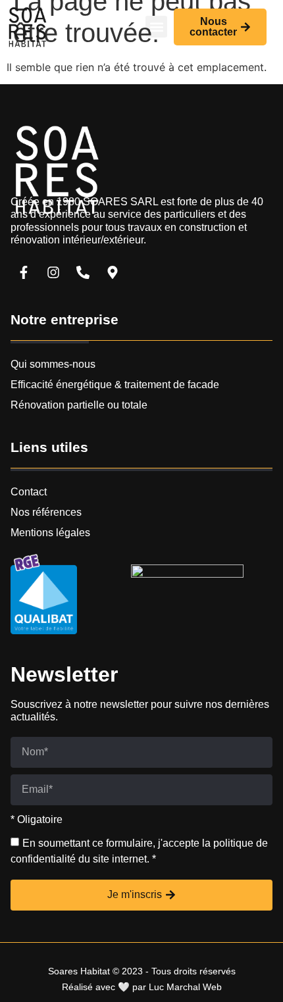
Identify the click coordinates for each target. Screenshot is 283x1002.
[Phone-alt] (83, 272)
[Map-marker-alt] (112, 272)
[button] (156, 27)
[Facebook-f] (24, 272)
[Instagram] (53, 272)
